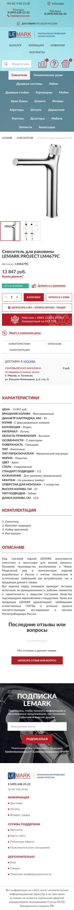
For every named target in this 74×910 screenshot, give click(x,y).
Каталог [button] (15, 45)
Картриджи (44, 92)
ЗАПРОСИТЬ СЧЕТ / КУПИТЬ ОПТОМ (38, 307)
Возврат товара (20, 815)
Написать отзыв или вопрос (37, 660)
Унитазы (18, 118)
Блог (13, 862)
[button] (18, 15)
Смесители (19, 75)
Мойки (64, 92)
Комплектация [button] (19, 350)
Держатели (56, 109)
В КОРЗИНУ (34, 297)
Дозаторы (37, 118)
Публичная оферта (22, 841)
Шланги (40, 101)
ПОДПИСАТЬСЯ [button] (37, 739)
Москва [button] (29, 361)
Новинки (58, 45)
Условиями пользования (45, 751)
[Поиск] (6, 64)
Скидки (15, 868)
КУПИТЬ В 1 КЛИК (59, 297)
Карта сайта (18, 835)
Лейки (53, 83)
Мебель (57, 118)
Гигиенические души (48, 75)
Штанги (35, 109)
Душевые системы (29, 83)
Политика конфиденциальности (31, 874)
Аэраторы (17, 109)
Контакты (37, 52)
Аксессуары (47, 127)
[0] (65, 64)
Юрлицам (36, 45)
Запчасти (25, 127)
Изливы (57, 101)
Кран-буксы (19, 101)
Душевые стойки (17, 92)
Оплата (15, 809)
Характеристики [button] (19, 344)
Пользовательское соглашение (30, 847)
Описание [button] (54, 344)
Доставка (16, 803)
